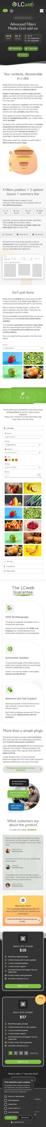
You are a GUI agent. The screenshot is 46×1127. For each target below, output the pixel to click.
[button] (6, 460)
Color (8, 457)
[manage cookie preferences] (35, 1114)
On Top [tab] (9, 561)
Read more (23, 1092)
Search (8, 433)
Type (8, 464)
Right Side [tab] (10, 571)
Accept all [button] (11, 1117)
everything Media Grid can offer (24, 909)
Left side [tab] (9, 428)
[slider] (6, 477)
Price (7, 472)
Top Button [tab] (10, 566)
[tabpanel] (23, 494)
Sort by (5, 345)
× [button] (32, 1080)
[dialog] (18, 1101)
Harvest (9, 449)
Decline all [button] (25, 1117)
